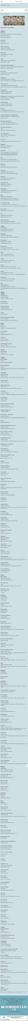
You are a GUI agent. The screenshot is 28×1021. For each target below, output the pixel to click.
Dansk (3, 1)
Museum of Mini (4, 783)
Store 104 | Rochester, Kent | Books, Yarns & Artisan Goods (13, 660)
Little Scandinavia (4, 873)
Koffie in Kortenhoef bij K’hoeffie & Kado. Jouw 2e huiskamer (13, 559)
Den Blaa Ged (3, 55)
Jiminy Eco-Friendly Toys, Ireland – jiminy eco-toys (11, 586)
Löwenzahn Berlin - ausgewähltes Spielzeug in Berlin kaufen (13, 441)
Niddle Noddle (3, 612)
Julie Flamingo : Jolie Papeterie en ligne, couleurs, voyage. (13, 697)
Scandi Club (3, 475)
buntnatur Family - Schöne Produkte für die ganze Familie (12, 377)
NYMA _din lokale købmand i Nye (7, 255)
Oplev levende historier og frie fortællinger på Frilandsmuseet (13, 86)
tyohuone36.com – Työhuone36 (7, 354)
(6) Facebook (3, 501)
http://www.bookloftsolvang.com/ (7, 902)
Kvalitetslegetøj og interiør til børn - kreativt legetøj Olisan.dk (13, 274)
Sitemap (20, 1002)
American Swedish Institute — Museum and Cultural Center (13, 816)
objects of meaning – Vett (6, 216)
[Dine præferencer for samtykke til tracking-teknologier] (27, 765)
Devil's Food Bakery (5, 918)
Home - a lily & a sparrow (6, 810)
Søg (26, 1)
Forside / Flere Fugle (5, 74)
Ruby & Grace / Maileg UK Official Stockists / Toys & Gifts (12, 629)
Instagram (3, 592)
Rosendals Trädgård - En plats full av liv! (9, 320)
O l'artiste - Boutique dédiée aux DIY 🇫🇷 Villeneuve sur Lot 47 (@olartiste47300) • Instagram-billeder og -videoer (13, 729)
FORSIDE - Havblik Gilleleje (6, 105)
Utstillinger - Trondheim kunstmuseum (8, 346)
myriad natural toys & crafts (6, 606)
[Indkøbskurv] (26, 10)
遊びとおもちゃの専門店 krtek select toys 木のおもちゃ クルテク (14, 992)
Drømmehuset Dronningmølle (7, 68)
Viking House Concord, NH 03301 (8, 924)
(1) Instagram (3, 400)
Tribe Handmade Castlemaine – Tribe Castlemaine (11, 958)
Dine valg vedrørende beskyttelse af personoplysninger (15, 1017)
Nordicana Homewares (5, 618)
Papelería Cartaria (4, 790)
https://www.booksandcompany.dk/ (8, 49)
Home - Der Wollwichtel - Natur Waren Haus (10, 451)
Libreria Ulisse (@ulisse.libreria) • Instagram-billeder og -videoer (14, 763)
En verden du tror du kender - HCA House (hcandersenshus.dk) (14, 206)
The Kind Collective (5, 572)
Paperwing (3, 646)
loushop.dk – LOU (4, 136)
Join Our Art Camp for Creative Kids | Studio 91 (10, 896)
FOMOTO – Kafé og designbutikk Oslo (9, 328)
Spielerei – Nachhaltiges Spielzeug (8, 494)
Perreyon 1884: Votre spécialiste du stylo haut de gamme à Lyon (14, 735)
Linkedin (14, 1004)
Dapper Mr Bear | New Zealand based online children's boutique (14, 972)
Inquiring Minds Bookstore (6, 848)
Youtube (9, 1004)
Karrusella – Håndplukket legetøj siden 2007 (10, 124)
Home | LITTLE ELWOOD (6, 945)
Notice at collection (5, 1019)
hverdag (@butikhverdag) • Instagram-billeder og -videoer (12, 111)
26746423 (12, 1000)
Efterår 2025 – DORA (5, 62)
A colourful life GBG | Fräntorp (7, 298)
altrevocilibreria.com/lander (6, 757)
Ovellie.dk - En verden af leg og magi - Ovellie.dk (11, 268)
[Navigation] (2, 10)
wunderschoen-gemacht (6, 533)
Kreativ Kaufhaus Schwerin (6, 434)
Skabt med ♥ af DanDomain (14, 1011)
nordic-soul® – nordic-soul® (6, 458)
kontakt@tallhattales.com (16, 1001)
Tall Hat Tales (5, 5)
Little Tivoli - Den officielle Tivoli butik (8, 130)
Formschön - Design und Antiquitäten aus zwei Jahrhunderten (13, 394)
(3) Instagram (3, 599)
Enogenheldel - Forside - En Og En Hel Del (9, 249)
